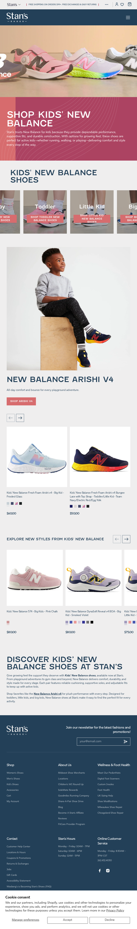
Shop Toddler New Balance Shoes (45, 219)
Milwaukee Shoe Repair (110, 807)
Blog (60, 807)
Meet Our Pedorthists (109, 773)
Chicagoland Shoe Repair (110, 813)
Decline (110, 920)
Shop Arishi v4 (21, 401)
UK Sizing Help (105, 796)
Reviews (62, 818)
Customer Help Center (18, 846)
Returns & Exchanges (18, 864)
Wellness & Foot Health (114, 765)
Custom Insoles (106, 784)
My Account (13, 801)
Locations (63, 779)
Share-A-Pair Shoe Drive (71, 801)
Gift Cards (12, 875)
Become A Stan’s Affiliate (71, 813)
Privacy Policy (115, 910)
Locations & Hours (16, 852)
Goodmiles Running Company (73, 796)
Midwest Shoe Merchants (71, 773)
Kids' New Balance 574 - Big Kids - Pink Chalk (32, 611)
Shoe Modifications (107, 801)
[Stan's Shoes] (17, 17)
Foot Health (104, 790)
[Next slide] (20, 418)
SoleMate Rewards (68, 790)
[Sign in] (117, 4)
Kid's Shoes (13, 784)
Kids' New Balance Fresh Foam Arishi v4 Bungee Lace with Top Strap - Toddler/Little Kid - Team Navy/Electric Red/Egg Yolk (97, 497)
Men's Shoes (13, 779)
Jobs (9, 869)
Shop (10, 765)
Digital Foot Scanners (108, 779)
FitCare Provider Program (71, 824)
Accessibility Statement (19, 881)
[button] (14, 5)
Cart (9, 796)
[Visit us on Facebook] (100, 871)
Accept (67, 920)
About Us (65, 765)
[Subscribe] (125, 742)
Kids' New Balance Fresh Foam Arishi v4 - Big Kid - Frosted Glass (35, 495)
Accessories (13, 790)
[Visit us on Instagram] (108, 871)
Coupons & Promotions (19, 858)
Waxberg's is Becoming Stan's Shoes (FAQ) (29, 886)
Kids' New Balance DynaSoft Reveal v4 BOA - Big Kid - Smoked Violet (93, 613)
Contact (12, 839)
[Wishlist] (122, 4)
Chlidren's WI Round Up (71, 784)
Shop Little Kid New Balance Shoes (92, 219)
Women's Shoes (15, 773)
